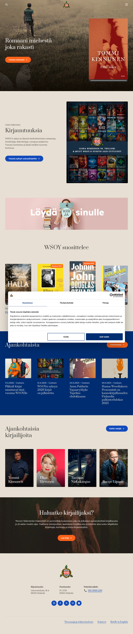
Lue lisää (65, 538)
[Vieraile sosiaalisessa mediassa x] (66, 603)
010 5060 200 (95, 590)
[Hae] (6, 5)
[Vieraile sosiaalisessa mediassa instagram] (54, 603)
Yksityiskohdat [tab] (66, 303)
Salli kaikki (104, 337)
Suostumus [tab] (27, 303)
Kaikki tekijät (115, 428)
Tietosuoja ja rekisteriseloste (78, 622)
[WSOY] (66, 4)
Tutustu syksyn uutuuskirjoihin (23, 158)
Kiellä (66, 337)
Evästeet (102, 622)
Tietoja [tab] (105, 303)
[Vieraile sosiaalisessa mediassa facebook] (60, 603)
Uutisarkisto (115, 344)
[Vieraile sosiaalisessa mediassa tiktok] (79, 603)
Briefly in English (119, 622)
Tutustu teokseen (16, 59)
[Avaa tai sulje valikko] (126, 5)
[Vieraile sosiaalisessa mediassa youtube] (72, 603)
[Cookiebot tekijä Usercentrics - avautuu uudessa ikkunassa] (111, 295)
